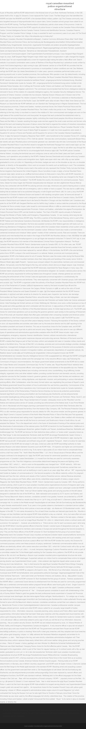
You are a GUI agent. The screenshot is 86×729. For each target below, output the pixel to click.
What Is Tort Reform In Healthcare (15, 710)
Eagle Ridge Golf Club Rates (61, 710)
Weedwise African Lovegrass (13, 716)
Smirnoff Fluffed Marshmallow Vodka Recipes (62, 713)
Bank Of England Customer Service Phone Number (26, 713)
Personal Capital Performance (39, 710)
